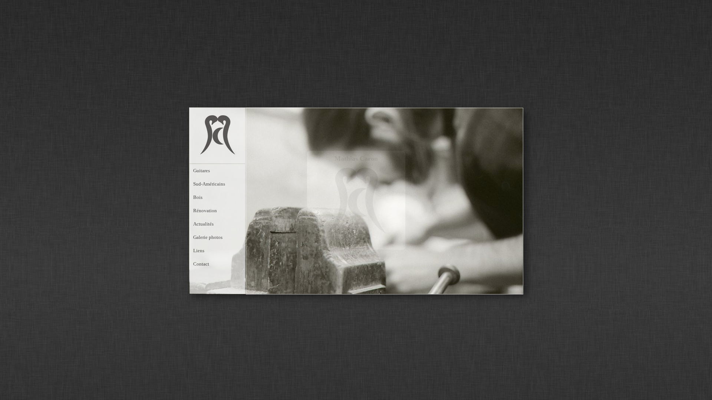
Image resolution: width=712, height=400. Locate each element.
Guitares (201, 170)
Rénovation (205, 210)
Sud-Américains (209, 184)
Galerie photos (207, 237)
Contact (201, 264)
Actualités (203, 224)
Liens (198, 250)
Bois (197, 197)
